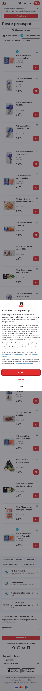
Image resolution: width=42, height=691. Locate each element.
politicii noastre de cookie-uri (24, 364)
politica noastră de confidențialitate (12, 354)
